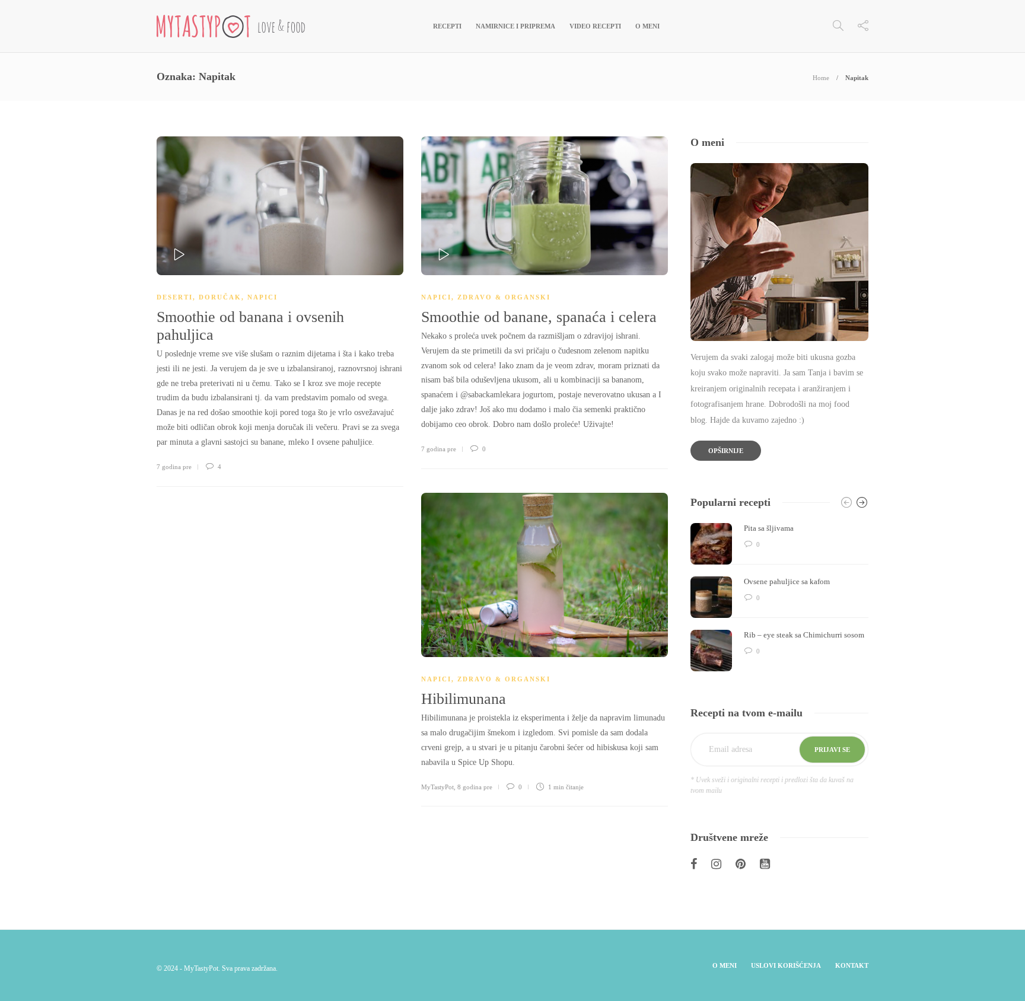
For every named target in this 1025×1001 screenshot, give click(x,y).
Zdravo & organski (503, 297)
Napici (262, 297)
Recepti (447, 26)
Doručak (220, 297)
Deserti (175, 297)
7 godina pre (174, 466)
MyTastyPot (437, 786)
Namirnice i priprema (515, 26)
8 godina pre (474, 786)
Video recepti (595, 26)
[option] (779, 597)
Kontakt (851, 965)
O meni (647, 26)
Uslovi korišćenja (786, 965)
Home (821, 77)
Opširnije (725, 450)
